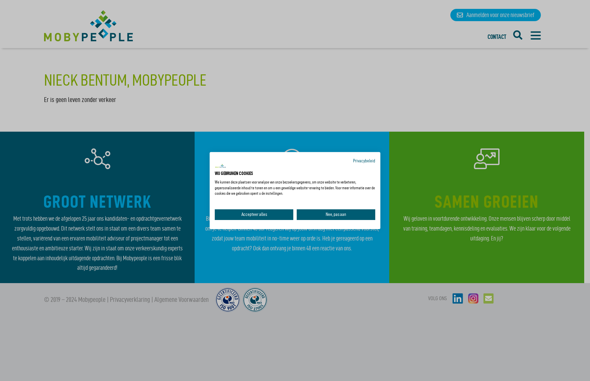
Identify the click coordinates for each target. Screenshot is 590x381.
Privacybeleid (364, 160)
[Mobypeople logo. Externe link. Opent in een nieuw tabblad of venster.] (220, 166)
